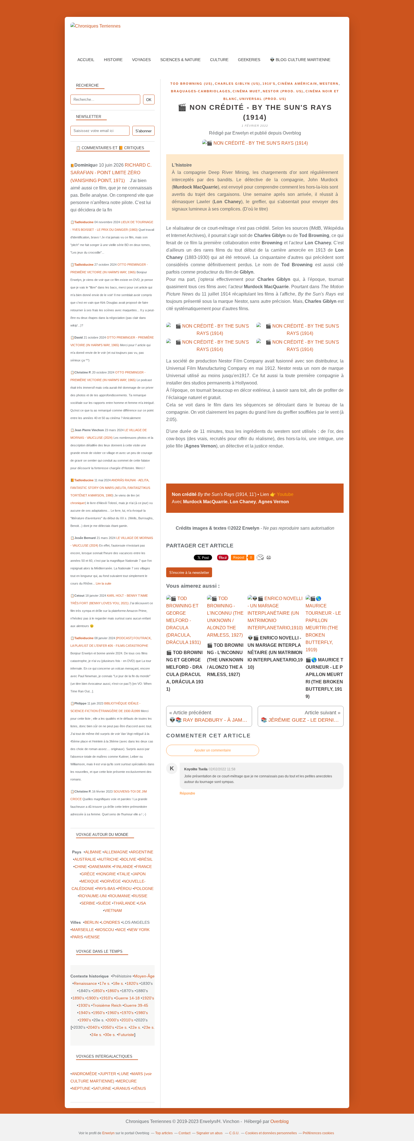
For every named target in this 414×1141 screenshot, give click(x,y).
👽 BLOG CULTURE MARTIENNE (300, 59)
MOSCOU (105, 929)
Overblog (279, 1121)
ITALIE (124, 874)
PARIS (77, 937)
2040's (94, 1027)
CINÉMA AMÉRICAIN (297, 83)
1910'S (268, 83)
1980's (142, 1012)
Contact (184, 1133)
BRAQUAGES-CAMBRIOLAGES (200, 91)
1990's (85, 1020)
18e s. (118, 983)
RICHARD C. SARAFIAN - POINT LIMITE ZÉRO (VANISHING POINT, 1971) (111, 173)
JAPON (139, 874)
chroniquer (77, 503)
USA (142, 903)
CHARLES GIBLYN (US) (237, 83)
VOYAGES (141, 59)
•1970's (126, 1012)
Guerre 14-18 (127, 998)
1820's (132, 983)
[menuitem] (86, 59)
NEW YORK (139, 929)
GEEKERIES (249, 59)
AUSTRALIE (85, 859)
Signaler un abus (209, 1133)
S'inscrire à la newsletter (189, 572)
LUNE (124, 1073)
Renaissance (85, 983)
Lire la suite (103, 583)
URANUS (122, 1088)
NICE (121, 929)
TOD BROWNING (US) (191, 83)
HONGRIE (106, 874)
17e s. (104, 983)
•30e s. (109, 1034)
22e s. (135, 1027)
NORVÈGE (111, 881)
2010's (127, 1020)
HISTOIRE (113, 59)
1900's (93, 998)
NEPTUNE (81, 1088)
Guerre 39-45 (136, 1005)
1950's (99, 1012)
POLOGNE (143, 888)
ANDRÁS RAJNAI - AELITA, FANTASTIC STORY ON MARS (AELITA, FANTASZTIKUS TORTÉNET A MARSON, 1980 (110, 487)
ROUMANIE (119, 896)
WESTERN (329, 83)
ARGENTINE (141, 852)
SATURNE (102, 1088)
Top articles (164, 1133)
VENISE (93, 937)
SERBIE (88, 903)
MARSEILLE (83, 929)
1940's (84, 1012)
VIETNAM (113, 910)
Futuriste (126, 1034)
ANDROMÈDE (84, 1073)
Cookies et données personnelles (271, 1133)
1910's (107, 998)
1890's (78, 998)
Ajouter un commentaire (212, 750)
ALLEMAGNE (116, 852)
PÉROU (125, 888)
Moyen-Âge (144, 976)
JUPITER (108, 1073)
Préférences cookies (318, 1133)
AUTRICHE (109, 859)
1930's (84, 1005)
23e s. (149, 1027)
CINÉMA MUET (247, 91)
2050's (108, 1027)
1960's (113, 1012)
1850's (99, 990)
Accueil (85, 59)
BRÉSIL (145, 859)
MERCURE (127, 1081)
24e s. (96, 1034)
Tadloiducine (84, 222)
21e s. (122, 1027)
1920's (148, 998)
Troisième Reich (107, 1005)
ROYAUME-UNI (93, 896)
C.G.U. (234, 1133)
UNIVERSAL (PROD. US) (262, 98)
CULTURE (219, 59)
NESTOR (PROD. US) (283, 91)
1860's (113, 990)
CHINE (81, 866)
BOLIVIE (128, 859)
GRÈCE (88, 874)
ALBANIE (93, 852)
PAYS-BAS (106, 888)
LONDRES (110, 922)
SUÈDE (104, 903)
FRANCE (144, 866)
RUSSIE (140, 896)
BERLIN (91, 922)
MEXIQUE (90, 881)
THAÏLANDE (124, 903)
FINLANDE (123, 866)
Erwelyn (108, 1133)
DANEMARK (100, 866)
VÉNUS (139, 1088)
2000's (113, 1020)
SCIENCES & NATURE (180, 59)
